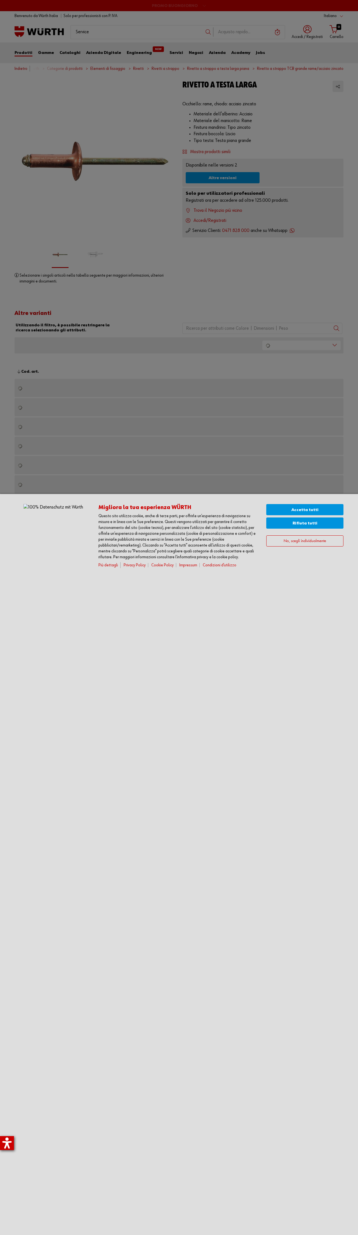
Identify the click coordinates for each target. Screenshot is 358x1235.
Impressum (188, 565)
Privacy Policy (135, 565)
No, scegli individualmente (305, 541)
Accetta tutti (305, 510)
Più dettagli (108, 565)
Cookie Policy (162, 565)
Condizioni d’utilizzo (219, 565)
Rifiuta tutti (305, 523)
